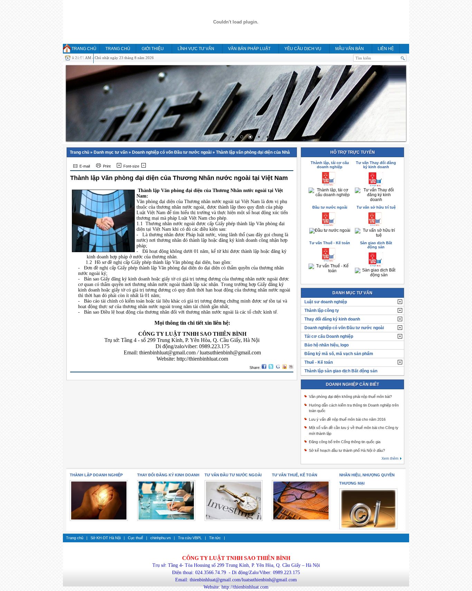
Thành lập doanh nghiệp (96, 475)
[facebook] (264, 367)
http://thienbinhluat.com (202, 359)
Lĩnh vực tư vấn (196, 48)
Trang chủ (84, 48)
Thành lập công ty (321, 310)
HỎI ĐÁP (76, 58)
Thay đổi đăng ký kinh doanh (332, 319)
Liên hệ (386, 48)
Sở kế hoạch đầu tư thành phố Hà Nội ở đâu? (347, 450)
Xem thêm (389, 458)
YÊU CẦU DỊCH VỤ (302, 48)
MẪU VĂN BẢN (349, 48)
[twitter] (270, 367)
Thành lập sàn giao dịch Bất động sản (340, 371)
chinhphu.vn (160, 538)
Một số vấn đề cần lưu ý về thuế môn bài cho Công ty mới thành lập (353, 431)
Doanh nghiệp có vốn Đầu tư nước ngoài (171, 152)
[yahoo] (284, 367)
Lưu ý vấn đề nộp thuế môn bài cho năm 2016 (347, 419)
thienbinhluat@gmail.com (167, 352)
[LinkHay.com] (291, 367)
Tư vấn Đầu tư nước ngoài (233, 475)
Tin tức (215, 538)
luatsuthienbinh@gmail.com (230, 352)
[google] (277, 367)
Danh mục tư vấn (111, 152)
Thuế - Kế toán (318, 362)
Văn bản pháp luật (249, 48)
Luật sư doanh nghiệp (325, 301)
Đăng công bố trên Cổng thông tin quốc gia (344, 442)
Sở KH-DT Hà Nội (106, 538)
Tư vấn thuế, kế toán (294, 475)
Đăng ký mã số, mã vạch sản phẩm (338, 353)
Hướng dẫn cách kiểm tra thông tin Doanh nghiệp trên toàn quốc (354, 408)
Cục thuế (135, 538)
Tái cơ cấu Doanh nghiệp (328, 336)
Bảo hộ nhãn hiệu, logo (326, 345)
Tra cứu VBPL (190, 538)
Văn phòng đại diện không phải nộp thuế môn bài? (350, 396)
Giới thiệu (153, 48)
